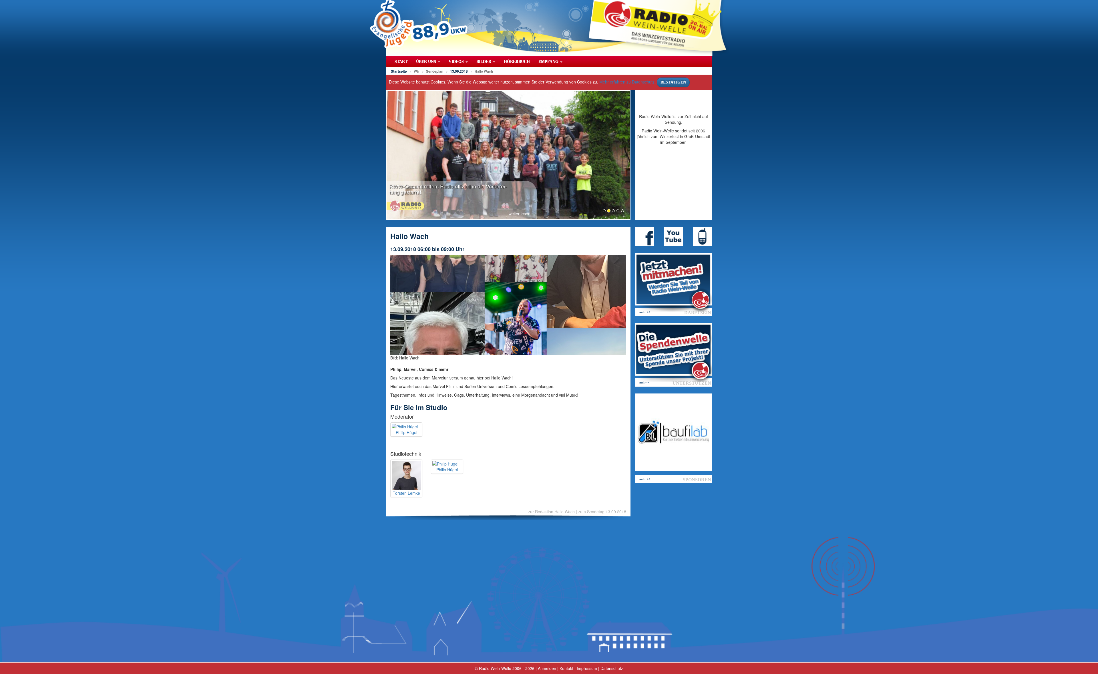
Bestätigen (673, 82)
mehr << (644, 312)
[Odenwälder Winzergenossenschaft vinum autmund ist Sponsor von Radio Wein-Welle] (673, 432)
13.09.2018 (459, 71)
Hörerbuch (517, 61)
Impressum (587, 668)
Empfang (549, 61)
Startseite (399, 71)
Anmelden (547, 668)
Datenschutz (611, 668)
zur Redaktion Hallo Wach (551, 511)
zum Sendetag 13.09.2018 (602, 511)
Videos (457, 61)
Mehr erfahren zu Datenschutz (627, 82)
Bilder (484, 61)
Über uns (426, 61)
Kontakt (566, 668)
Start (401, 61)
